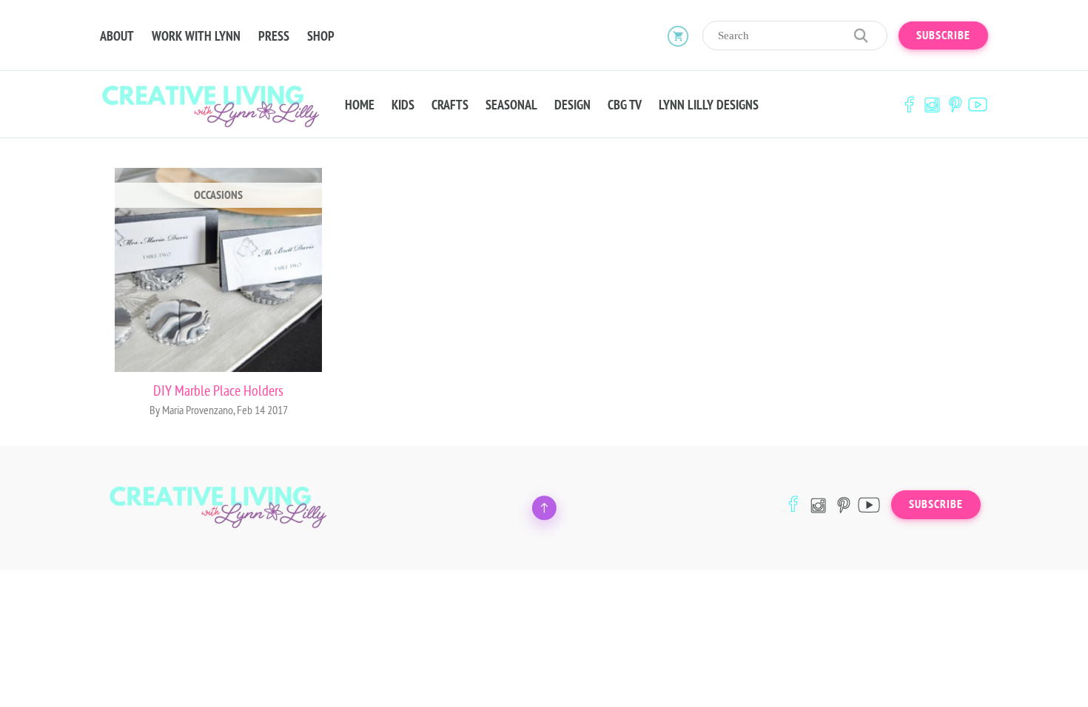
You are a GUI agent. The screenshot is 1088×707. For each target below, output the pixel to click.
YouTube (977, 104)
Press (273, 36)
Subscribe (943, 35)
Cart (678, 35)
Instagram (931, 104)
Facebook (909, 104)
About (117, 36)
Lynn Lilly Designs (709, 105)
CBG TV (625, 105)
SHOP (321, 36)
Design (572, 105)
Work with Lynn (196, 36)
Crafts (450, 105)
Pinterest (954, 104)
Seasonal (511, 105)
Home (360, 105)
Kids (403, 105)
